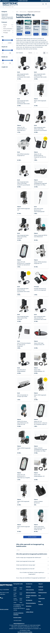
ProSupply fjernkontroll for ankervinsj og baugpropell (40, 289)
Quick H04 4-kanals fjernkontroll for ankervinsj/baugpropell (39, 210)
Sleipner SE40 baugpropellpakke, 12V (39, 475)
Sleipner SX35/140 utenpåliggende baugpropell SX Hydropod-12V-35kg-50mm (40, 450)
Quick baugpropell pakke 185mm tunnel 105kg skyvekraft (23, 318)
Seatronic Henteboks (31, 592)
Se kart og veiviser (4, 609)
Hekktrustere (5, 15)
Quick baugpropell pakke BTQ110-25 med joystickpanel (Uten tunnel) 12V (23, 290)
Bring (39, 601)
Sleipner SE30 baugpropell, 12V (23, 502)
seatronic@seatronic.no (18, 623)
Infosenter (28, 586)
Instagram (40, 589)
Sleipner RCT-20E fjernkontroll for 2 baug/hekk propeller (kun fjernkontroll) (23, 263)
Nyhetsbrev (28, 606)
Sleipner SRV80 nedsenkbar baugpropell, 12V (40, 263)
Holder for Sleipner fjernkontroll (38, 502)
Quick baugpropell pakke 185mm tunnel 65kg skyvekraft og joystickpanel (40, 129)
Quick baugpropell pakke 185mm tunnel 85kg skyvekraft (23, 237)
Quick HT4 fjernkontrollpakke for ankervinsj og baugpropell (24, 345)
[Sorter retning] (37, 53)
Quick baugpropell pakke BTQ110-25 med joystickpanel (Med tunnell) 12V (40, 76)
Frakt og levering (30, 589)
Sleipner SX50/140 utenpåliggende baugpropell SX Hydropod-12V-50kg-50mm (40, 184)
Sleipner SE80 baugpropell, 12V (40, 396)
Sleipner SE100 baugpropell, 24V (23, 209)
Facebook (40, 586)
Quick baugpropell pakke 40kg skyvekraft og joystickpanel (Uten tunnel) (40, 318)
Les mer (19, 34)
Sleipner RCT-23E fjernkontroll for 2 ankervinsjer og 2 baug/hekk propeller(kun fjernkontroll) (23, 476)
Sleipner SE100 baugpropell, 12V (23, 527)
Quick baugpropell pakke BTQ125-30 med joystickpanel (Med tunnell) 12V (23, 102)
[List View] (47, 53)
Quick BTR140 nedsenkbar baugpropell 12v (23, 155)
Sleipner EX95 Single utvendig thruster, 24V (39, 344)
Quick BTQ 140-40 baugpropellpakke (21, 370)
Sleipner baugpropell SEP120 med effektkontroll (40, 236)
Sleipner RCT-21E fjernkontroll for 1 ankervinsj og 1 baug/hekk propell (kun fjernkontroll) (40, 423)
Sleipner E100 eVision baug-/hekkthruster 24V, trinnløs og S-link (39, 528)
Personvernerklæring (31, 603)
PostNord (40, 604)
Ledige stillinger (29, 612)
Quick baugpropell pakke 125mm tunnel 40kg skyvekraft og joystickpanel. (23, 183)
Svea (39, 595)
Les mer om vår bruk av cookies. (25, 632)
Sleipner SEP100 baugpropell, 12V (23, 449)
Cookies (28, 609)
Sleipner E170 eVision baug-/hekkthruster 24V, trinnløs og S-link (22, 423)
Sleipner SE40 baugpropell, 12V (40, 101)
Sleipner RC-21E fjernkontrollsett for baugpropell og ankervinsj (40, 156)
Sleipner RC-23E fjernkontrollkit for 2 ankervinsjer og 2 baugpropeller (22, 129)
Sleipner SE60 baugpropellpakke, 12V (39, 370)
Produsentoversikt (5, 0)
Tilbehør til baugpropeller (7, 17)
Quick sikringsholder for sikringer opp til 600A (22, 396)
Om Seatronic (29, 600)
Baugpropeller (5, 14)
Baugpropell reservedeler (7, 18)
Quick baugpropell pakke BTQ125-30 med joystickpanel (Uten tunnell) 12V (23, 76)
